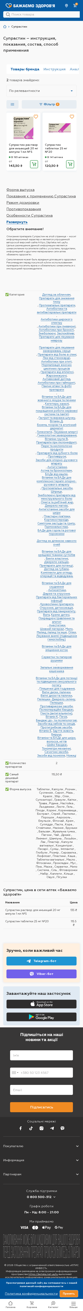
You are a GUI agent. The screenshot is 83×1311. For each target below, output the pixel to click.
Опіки (72, 632)
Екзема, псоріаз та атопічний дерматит (56, 426)
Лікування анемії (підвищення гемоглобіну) (56, 637)
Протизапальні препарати (57, 305)
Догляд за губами (56, 568)
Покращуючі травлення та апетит (57, 620)
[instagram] (41, 1128)
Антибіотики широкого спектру (57, 321)
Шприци (56, 491)
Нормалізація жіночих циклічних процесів (57, 366)
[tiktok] (31, 1128)
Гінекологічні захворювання (57, 435)
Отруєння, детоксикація (56, 607)
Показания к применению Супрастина (41, 196)
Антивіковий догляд (56, 379)
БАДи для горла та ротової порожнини (57, 532)
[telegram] (52, 1128)
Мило (69, 628)
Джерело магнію (56, 505)
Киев (66, 5)
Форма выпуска (20, 190)
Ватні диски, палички (56, 692)
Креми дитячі (60, 614)
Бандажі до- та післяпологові (56, 720)
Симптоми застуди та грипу (56, 523)
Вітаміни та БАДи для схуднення (56, 584)
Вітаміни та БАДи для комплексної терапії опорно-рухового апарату (57, 481)
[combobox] (15, 1072)
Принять (69, 1293)
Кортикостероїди (56, 519)
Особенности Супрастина (29, 215)
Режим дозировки (22, 203)
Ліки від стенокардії (56, 357)
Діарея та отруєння (56, 593)
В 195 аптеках (19, 157)
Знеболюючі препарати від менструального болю (56, 496)
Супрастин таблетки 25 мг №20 (56, 148)
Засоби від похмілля (51, 755)
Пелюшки (43, 699)
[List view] (12, 104)
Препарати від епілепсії (57, 371)
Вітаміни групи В (56, 438)
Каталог (53, 1307)
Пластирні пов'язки (57, 516)
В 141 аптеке (55, 157)
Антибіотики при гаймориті (56, 382)
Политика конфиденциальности (31, 1294)
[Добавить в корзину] (34, 164)
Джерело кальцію (56, 561)
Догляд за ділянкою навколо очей (57, 542)
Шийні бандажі (57, 744)
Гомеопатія (44, 431)
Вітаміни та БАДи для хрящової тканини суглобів (56, 553)
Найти (8, 14)
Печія (63, 716)
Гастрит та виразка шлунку (57, 417)
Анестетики (57, 625)
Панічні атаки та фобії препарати (57, 387)
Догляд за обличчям (56, 294)
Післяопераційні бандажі (56, 709)
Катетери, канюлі (57, 403)
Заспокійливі (65, 333)
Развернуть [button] (17, 222)
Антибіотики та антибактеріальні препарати (56, 310)
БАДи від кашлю (56, 474)
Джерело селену (63, 699)
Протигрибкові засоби (56, 727)
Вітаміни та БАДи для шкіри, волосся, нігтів (56, 739)
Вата (46, 614)
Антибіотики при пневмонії (57, 326)
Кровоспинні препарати (57, 604)
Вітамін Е (45, 730)
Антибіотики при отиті (56, 361)
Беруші (56, 734)
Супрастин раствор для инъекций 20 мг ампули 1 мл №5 (23, 148)
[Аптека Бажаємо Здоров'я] (4, 26)
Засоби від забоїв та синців (56, 723)
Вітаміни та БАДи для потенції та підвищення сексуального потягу (56, 681)
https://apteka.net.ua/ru (43, 1274)
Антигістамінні (57, 467)
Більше (74, 1307)
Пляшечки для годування (57, 688)
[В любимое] (35, 116)
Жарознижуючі (56, 375)
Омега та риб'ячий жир (57, 502)
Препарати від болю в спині (57, 354)
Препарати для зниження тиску (56, 299)
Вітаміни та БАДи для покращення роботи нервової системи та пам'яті (57, 410)
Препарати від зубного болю (57, 452)
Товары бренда (24, 69)
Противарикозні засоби (56, 706)
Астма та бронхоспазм (56, 470)
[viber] (62, 1128)
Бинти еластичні (57, 558)
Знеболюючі (47, 333)
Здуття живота (63, 730)
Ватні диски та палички (56, 695)
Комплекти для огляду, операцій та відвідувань (56, 574)
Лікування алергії (66, 431)
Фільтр (51, 104)
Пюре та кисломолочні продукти (56, 447)
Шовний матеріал (52, 628)
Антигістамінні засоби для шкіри (57, 511)
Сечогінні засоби (56, 751)
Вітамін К (52, 716)
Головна (11, 1307)
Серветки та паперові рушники (57, 658)
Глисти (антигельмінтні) (56, 713)
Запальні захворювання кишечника (56, 669)
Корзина (32, 1307)
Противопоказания (23, 209)
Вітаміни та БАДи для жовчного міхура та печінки (56, 398)
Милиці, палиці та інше (52, 632)
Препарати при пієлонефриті (56, 442)
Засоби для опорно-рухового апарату (57, 461)
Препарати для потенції (56, 565)
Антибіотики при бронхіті (56, 329)
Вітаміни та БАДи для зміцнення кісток (56, 648)
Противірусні (57, 456)
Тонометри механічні (56, 748)
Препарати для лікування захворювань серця (56, 349)
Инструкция (55, 69)
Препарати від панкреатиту (56, 611)
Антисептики (57, 590)
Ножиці (71, 755)
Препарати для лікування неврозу (56, 338)
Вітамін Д (56, 421)
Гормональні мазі (56, 526)
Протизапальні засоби (57, 488)
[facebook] (20, 1128)
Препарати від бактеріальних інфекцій (56, 598)
